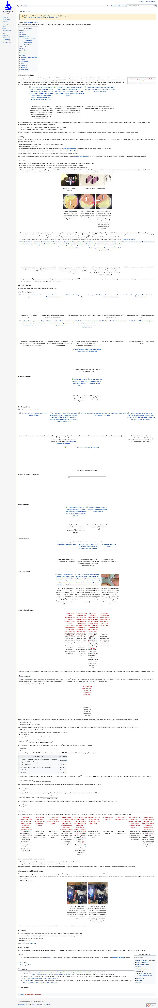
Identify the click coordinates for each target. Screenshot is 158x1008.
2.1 (26, 973)
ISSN (49, 978)
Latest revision (39, 17)
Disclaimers (40, 1004)
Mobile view (47, 1004)
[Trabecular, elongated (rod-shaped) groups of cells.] (81, 303)
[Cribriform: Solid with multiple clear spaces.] (113, 329)
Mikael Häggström (28, 22)
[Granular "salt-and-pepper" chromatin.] (87, 457)
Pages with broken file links (33, 994)
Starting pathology (142, 960)
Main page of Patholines (27, 965)
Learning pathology (142, 962)
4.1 (26, 980)
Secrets (138, 982)
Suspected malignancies (146, 973)
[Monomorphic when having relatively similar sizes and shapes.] (34, 423)
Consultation (74, 151)
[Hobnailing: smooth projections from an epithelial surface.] (95, 386)
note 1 (35, 22)
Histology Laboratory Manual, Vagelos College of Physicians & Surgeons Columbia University (61, 972)
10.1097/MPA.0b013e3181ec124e (36, 978)
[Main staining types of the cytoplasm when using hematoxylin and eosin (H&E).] (80, 386)
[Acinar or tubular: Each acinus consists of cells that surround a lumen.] (53, 303)
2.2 (28, 973)
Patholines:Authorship (117, 957)
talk (55, 15)
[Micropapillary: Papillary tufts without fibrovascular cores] (140, 303)
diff (25, 17)
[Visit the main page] (8, 7)
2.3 (30, 973)
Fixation (138, 966)
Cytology (33, 943)
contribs (58, 15)
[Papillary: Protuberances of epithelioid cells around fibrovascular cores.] (110, 303)
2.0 (24, 973)
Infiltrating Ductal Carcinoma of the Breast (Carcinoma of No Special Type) (53, 974)
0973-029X (54, 982)
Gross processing (141, 969)
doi (23, 978)
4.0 (24, 980)
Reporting (139, 980)
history (48, 957)
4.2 (28, 980)
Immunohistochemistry (145, 975)
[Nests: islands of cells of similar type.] (29, 303)
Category (21, 994)
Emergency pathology (142, 964)
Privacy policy (21, 1004)
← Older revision (31, 17)
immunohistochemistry (69, 148)
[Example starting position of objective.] (70, 180)
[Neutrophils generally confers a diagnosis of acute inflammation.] (67, 549)
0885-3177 (55, 978)
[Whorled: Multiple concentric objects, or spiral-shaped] (142, 329)
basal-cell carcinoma (129, 239)
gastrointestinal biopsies (82, 156)
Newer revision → (50, 17)
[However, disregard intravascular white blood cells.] (109, 549)
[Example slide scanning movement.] (96, 180)
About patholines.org (31, 1004)
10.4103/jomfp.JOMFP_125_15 (35, 982)
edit (149, 954)
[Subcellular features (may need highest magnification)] (138, 253)
